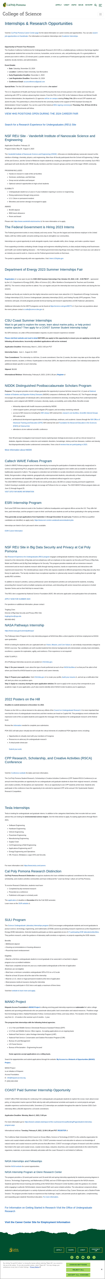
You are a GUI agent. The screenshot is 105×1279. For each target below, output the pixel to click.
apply (58, 5)
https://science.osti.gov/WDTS (61, 306)
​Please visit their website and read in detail (21, 338)
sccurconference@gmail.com (34, 82)
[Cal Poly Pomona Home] (14, 4)
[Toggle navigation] (100, 14)
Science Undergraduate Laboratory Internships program (28, 925)
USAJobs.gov (47, 662)
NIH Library (45, 413)
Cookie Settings (78, 1264)
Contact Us (96, 1250)
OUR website (23, 903)
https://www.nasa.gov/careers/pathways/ (19, 631)
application (12, 900)
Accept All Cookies (78, 1275)
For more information (50, 1197)
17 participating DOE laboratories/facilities (83, 932)
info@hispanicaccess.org (16, 1078)
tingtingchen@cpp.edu (13, 616)
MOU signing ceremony (61, 105)
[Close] (101, 1269)
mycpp (88, 5)
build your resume (68, 677)
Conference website (18, 773)
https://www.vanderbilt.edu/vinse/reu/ (27, 221)
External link (25, 426)
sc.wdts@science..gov (32, 309)
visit (66, 5)
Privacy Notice (34, 1267)
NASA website (16, 1166)
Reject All (78, 1270)
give (80, 5)
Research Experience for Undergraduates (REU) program (29, 557)
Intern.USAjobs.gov (56, 258)
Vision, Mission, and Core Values (58, 645)
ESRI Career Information (14, 531)
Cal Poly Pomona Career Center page (25, 33)
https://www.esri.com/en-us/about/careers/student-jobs (54, 520)
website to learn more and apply (23, 991)
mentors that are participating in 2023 (73, 444)
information (17, 725)
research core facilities (71, 413)
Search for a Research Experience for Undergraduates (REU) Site (40, 124)
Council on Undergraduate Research (67, 710)
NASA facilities (69, 667)
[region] (52, 1269)
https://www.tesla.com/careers (35, 865)
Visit (82, 1250)
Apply (59, 1250)
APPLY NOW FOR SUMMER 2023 (17, 599)
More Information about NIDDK (18, 450)
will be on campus (51, 98)
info (73, 5)
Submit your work (15, 749)
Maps (71, 1250)
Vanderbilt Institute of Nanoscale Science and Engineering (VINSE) (32, 154)
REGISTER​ (62, 1130)
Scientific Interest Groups (89, 413)
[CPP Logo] (14, 1249)
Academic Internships (70, 36)
